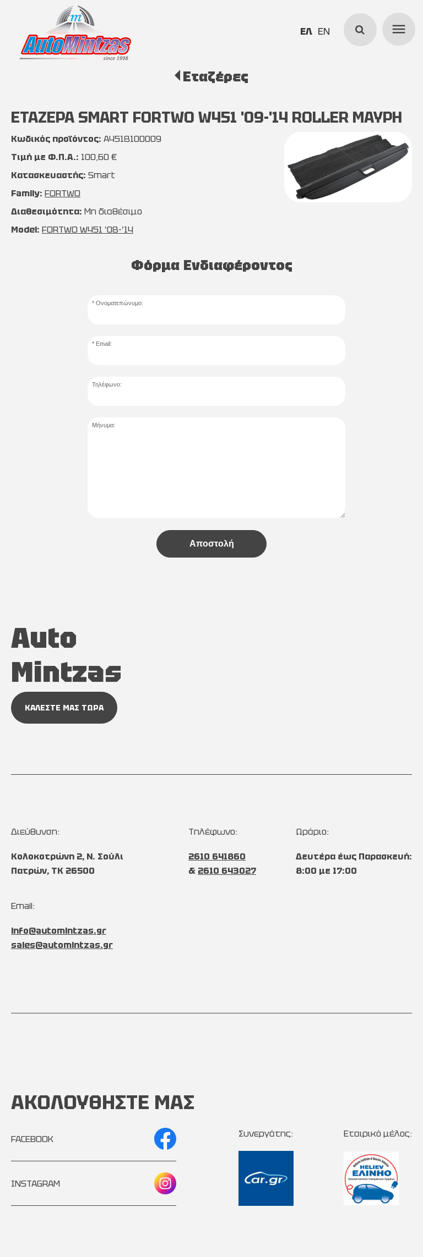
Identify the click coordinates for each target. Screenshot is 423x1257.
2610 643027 (227, 870)
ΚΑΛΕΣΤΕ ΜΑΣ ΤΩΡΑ (64, 708)
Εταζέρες (215, 76)
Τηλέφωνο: (107, 384)
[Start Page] (75, 32)
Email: (104, 343)
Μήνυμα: (103, 425)
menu (397, 27)
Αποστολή (211, 543)
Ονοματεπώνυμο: (119, 303)
